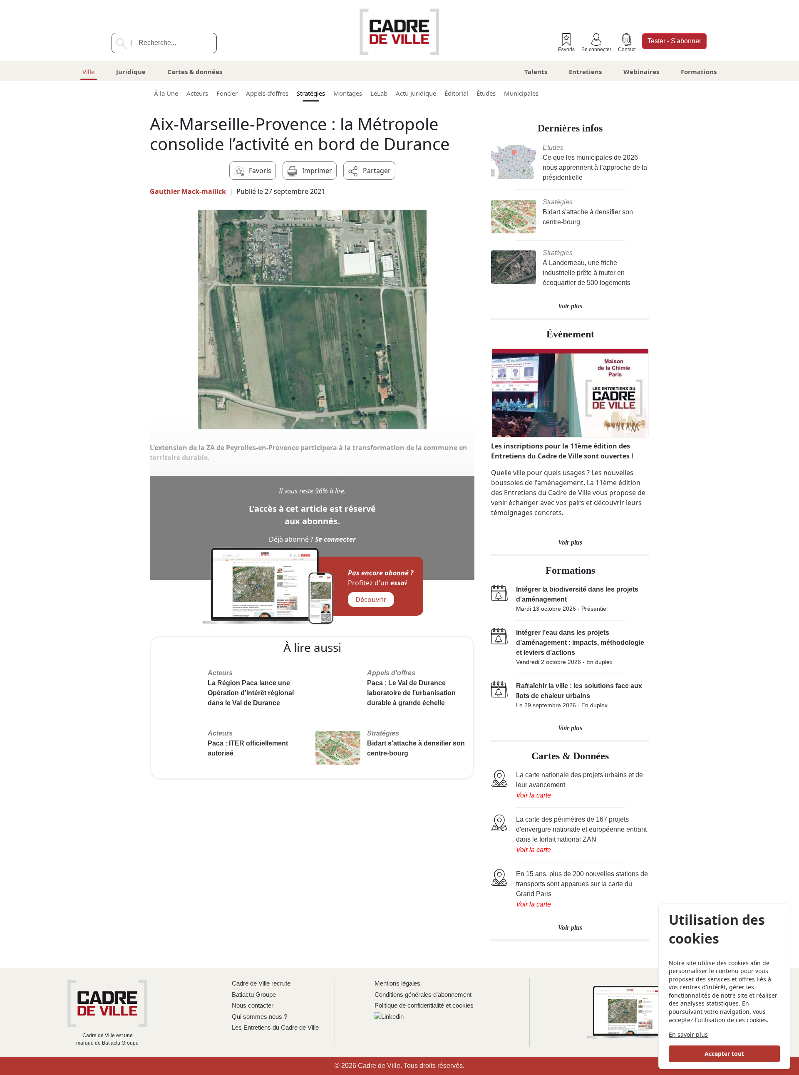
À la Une (166, 93)
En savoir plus (688, 1034)
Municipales (521, 93)
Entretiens (585, 71)
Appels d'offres (267, 93)
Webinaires (641, 71)
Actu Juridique (416, 93)
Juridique (131, 71)
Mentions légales (397, 983)
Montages (347, 93)
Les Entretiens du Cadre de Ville (275, 1027)
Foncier (227, 93)
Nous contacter (252, 1005)
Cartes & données (194, 71)
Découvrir (371, 599)
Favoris (566, 49)
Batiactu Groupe (254, 994)
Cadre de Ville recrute (261, 983)
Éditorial (456, 93)
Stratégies (311, 93)
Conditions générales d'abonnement (423, 994)
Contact (626, 49)
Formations (699, 71)
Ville (88, 71)
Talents (535, 71)
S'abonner (674, 41)
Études (486, 93)
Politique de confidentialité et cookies (424, 1005)
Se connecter (596, 49)
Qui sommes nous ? (259, 1016)
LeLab (378, 93)
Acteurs (197, 93)
